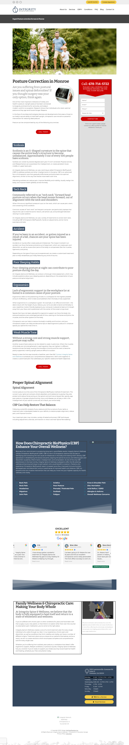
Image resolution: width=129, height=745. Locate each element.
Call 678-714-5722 (93, 2)
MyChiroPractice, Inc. (72, 730)
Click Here (69, 733)
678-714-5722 (99, 84)
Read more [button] (19, 561)
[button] (110, 553)
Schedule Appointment (108, 2)
